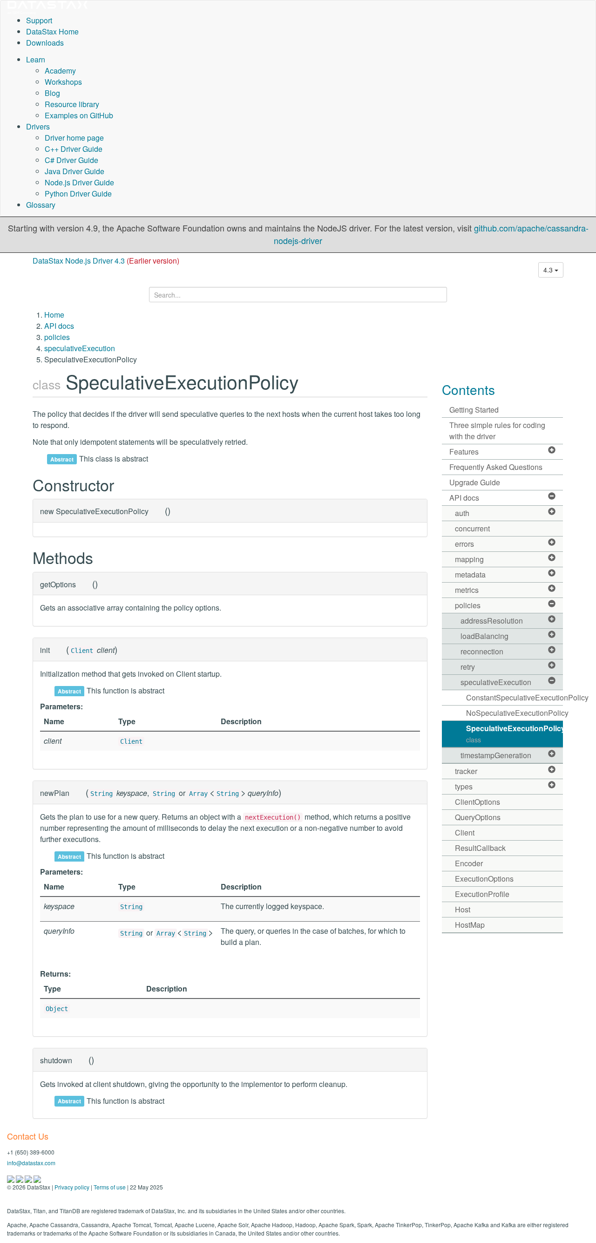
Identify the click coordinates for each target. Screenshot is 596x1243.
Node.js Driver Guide (79, 182)
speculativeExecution (79, 348)
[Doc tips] (20, 1178)
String (101, 793)
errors (464, 543)
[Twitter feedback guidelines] (29, 1178)
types (464, 786)
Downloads (45, 42)
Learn (35, 59)
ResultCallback (480, 847)
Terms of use (110, 1187)
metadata (470, 574)
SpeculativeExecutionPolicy (514, 733)
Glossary (40, 204)
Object (57, 1008)
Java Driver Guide (74, 171)
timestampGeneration (496, 755)
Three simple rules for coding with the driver (497, 431)
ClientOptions (477, 801)
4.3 (549, 269)
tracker (466, 771)
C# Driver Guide (71, 160)
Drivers (38, 126)
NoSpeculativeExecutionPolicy (514, 712)
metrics (467, 589)
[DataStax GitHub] (37, 1178)
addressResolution (492, 620)
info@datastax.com (31, 1163)
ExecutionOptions (484, 878)
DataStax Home (52, 31)
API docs (59, 325)
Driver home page (74, 137)
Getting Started (474, 409)
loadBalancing (484, 636)
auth (462, 513)
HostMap (470, 924)
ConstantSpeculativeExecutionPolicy (514, 697)
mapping (469, 559)
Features (464, 451)
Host (462, 909)
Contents (468, 389)
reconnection (482, 651)
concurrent (472, 528)
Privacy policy (71, 1187)
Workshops (63, 81)
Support (39, 20)
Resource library (72, 104)
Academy (60, 70)
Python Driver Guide (78, 193)
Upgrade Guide (474, 482)
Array (198, 793)
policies (57, 337)
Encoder (469, 863)
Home (54, 314)
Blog (52, 93)
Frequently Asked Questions (495, 467)
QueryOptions (478, 817)
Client (82, 650)
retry (468, 666)
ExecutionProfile (482, 894)
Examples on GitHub (79, 115)
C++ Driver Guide (73, 148)
